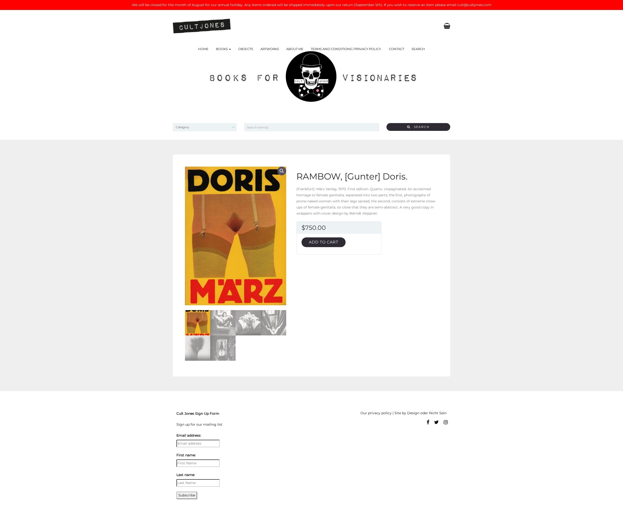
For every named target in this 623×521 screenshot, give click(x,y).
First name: (186, 455)
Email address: (188, 435)
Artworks (269, 49)
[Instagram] (446, 422)
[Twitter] (436, 422)
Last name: (185, 475)
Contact (396, 49)
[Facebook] (428, 422)
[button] (281, 171)
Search (418, 49)
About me (294, 49)
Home (203, 49)
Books (222, 49)
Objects (245, 49)
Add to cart (323, 242)
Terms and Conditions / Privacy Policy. (346, 49)
